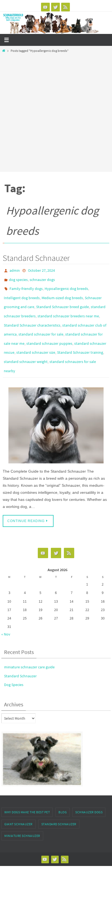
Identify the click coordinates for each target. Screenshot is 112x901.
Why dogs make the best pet (27, 797)
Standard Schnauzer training (80, 341)
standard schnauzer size (35, 341)
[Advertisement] (56, 111)
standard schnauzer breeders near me (68, 309)
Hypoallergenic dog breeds (66, 285)
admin (15, 270)
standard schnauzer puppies (49, 333)
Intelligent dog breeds (22, 293)
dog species (18, 278)
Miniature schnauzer (22, 821)
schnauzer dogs (42, 278)
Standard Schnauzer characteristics (32, 317)
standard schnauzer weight (26, 348)
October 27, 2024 (41, 270)
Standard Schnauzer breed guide (62, 301)
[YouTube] (45, 7)
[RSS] (65, 7)
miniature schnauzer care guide (29, 652)
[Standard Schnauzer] (56, 410)
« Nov (5, 619)
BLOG (62, 797)
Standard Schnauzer (36, 258)
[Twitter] (55, 7)
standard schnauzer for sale (40, 325)
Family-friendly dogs (26, 285)
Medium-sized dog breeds (62, 293)
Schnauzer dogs (88, 797)
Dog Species (13, 669)
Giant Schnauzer (18, 809)
